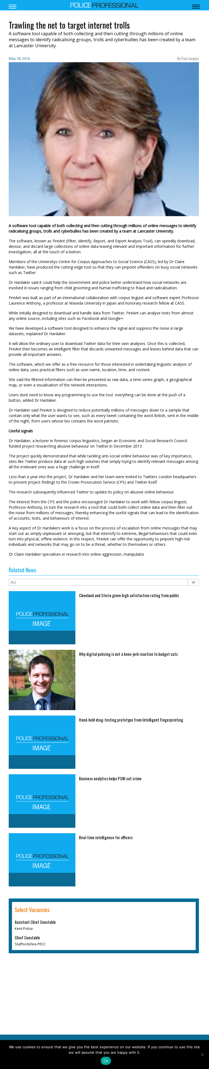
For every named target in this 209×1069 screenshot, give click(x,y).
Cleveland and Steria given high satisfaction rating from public (129, 595)
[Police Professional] (104, 4)
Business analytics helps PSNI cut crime (110, 778)
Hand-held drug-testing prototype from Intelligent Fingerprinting (131, 720)
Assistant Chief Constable (35, 922)
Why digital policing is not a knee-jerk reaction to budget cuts (128, 654)
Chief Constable (27, 937)
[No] (202, 1054)
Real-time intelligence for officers (106, 837)
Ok (105, 1061)
